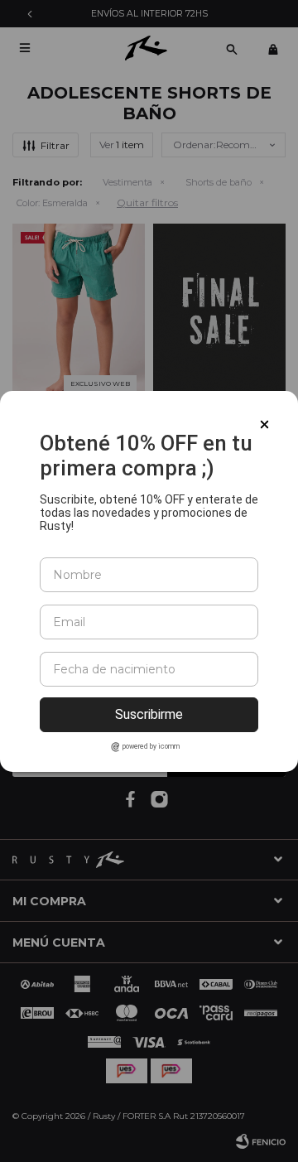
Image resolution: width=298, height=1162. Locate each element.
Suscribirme (149, 714)
